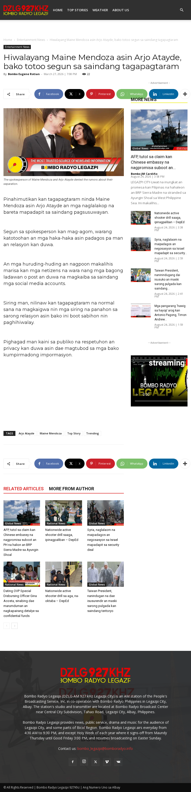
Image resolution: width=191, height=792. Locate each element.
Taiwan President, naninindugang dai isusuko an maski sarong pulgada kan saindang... (168, 279)
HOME (58, 10)
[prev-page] (6, 626)
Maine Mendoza (51, 433)
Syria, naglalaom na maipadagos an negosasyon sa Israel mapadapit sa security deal (103, 540)
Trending (92, 433)
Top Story (74, 433)
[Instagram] (84, 762)
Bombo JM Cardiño (144, 174)
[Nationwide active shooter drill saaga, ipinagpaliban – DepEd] (63, 512)
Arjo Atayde (26, 433)
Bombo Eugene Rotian (24, 74)
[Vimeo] (107, 762)
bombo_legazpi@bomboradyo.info (105, 748)
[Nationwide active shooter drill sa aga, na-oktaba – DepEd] (63, 574)
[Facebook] (73, 762)
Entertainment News (31, 40)
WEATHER (100, 10)
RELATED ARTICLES (23, 488)
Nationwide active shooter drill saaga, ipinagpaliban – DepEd (61, 535)
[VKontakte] (118, 762)
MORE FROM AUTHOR (71, 488)
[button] (182, 10)
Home (7, 40)
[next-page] (14, 626)
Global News (13, 523)
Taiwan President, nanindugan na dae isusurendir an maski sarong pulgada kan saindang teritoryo (102, 601)
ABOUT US (120, 10)
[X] (95, 762)
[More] (185, 94)
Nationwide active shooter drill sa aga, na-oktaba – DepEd (62, 596)
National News (56, 523)
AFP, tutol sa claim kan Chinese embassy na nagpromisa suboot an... (153, 162)
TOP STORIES (77, 10)
